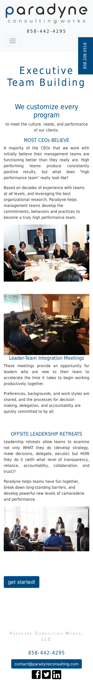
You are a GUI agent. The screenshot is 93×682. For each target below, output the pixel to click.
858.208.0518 (85, 56)
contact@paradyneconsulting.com (46, 663)
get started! (21, 582)
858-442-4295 (46, 31)
